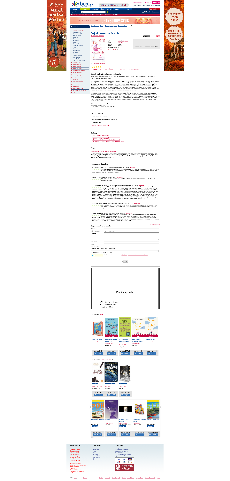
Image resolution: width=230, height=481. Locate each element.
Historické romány (77, 35)
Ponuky (85, 9)
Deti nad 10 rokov (77, 68)
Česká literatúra (77, 64)
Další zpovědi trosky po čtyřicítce (111, 340)
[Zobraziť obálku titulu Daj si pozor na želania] (98, 50)
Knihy (101, 26)
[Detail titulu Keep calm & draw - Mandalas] (111, 409)
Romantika (75, 52)
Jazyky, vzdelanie (77, 72)
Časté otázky (108, 14)
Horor (74, 38)
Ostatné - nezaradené (78, 45)
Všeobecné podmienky (77, 14)
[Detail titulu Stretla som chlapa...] (98, 328)
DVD (74, 92)
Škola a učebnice (106, 9)
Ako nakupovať (119, 452)
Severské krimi (97, 456)
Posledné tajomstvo (110, 383)
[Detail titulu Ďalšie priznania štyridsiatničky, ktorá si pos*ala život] (125, 327)
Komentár (93, 233)
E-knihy (117, 9)
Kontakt (101, 477)
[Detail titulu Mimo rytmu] (98, 372)
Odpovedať (132, 167)
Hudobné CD (76, 86)
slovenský (120, 42)
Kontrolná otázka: (96, 248)
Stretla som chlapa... (97, 339)
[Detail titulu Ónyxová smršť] (125, 373)
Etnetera (85, 477)
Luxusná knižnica (97, 448)
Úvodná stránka (95, 26)
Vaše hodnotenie (95, 231)
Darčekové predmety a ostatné (80, 83)
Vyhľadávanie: (76, 12)
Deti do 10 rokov (77, 66)
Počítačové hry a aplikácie (79, 90)
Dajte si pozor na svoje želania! (101, 135)
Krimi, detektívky (76, 43)
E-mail (92, 244)
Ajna (94, 459)
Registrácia (155, 12)
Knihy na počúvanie (78, 88)
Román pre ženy (76, 50)
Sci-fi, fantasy (76, 53)
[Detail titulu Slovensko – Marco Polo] (139, 411)
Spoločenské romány (77, 55)
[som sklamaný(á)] (93, 67)
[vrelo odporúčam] (100, 67)
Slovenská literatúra (78, 81)
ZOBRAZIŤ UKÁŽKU (99, 63)
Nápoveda (88, 14)
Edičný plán (118, 448)
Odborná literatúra (77, 76)
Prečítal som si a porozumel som (126, 255)
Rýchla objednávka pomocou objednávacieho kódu (123, 454)
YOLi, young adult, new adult (79, 60)
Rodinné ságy (76, 48)
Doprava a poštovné (97, 14)
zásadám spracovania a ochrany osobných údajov (134, 255)
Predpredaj (95, 9)
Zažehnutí (93, 419)
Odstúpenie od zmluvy (121, 451)
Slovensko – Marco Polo (139, 419)
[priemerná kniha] (97, 67)
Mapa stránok (139, 477)
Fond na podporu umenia (79, 70)
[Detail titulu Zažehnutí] (98, 409)
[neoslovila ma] (95, 67)
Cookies (124, 477)
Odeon (94, 451)
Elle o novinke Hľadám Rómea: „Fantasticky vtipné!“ (106, 140)
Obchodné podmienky (150, 477)
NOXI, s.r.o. (125, 41)
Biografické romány (77, 32)
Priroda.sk (95, 454)
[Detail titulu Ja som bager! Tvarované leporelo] (125, 409)
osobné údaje (130, 477)
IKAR (75, 477)
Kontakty (115, 14)
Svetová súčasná (122, 26)
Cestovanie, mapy (77, 62)
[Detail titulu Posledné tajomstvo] (111, 372)
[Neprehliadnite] (146, 4)
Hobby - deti (75, 37)
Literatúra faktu (76, 74)
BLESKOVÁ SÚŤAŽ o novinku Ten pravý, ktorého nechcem (108, 141)
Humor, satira (76, 40)
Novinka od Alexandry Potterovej (101, 138)
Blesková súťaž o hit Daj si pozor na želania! (103, 151)
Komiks (74, 42)
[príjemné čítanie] (98, 67)
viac (114, 157)
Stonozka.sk (96, 449)
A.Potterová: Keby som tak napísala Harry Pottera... (106, 137)
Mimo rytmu (95, 383)
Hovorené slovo (77, 84)
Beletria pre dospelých (111, 26)
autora (102, 314)
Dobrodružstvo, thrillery (78, 33)
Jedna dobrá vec (150, 339)
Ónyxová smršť (123, 383)
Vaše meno (94, 241)
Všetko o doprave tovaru (122, 449)
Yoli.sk (94, 452)
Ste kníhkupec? (116, 477)
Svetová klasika (76, 57)
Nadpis (93, 228)
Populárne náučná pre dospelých (79, 462)
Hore (158, 477)
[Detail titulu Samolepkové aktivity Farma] (153, 409)
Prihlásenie (147, 12)
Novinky (75, 9)
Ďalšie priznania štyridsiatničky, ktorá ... (124, 341)
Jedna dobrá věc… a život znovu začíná (137, 340)
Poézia (74, 47)
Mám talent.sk (97, 457)
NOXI (119, 41)
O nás (127, 9)
